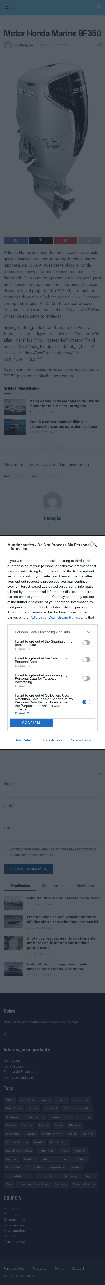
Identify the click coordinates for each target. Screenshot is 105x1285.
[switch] (86, 642)
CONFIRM (31, 723)
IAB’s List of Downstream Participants (58, 617)
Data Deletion (24, 740)
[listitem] (52, 632)
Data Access (52, 740)
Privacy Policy (80, 740)
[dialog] (52, 643)
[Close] (95, 545)
